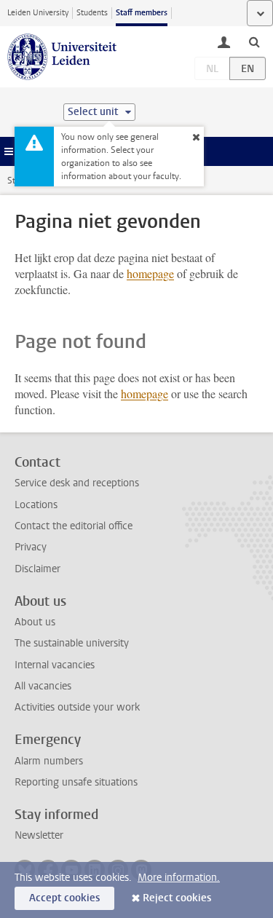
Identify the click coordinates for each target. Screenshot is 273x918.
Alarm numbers (49, 761)
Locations (36, 505)
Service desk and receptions (77, 483)
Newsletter (39, 835)
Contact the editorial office (73, 526)
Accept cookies (64, 898)
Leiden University (37, 12)
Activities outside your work (77, 707)
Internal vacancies (55, 665)
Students (92, 12)
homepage (150, 273)
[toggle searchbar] (254, 41)
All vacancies (43, 686)
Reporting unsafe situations (76, 782)
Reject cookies (177, 898)
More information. (179, 878)
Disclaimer (37, 569)
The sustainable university (72, 643)
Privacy (31, 547)
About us (35, 622)
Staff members (141, 12)
